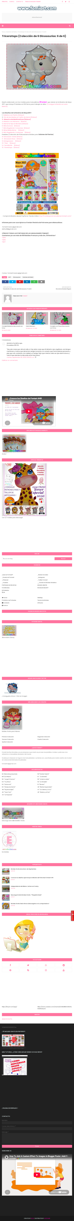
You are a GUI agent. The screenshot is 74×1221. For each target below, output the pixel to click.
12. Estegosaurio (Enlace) (11, 141)
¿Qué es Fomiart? (7, 575)
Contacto (19, 1)
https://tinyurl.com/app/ (9, 1007)
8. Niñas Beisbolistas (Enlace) (13, 130)
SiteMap (40, 598)
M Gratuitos (5, 590)
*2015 (4, 238)
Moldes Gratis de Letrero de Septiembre (23, 869)
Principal (5, 1)
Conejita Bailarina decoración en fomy (12, 327)
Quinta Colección (7, 742)
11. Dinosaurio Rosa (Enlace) (12, 139)
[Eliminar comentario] (35, 357)
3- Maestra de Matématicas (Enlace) (16, 119)
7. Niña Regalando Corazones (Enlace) (16, 128)
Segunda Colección (43, 737)
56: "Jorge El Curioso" (8, 779)
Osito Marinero (30, 326)
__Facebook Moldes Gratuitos (46, 582)
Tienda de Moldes (43, 600)
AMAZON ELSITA (7, 1019)
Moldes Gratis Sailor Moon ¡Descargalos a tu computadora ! (30, 903)
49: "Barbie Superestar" (44, 787)
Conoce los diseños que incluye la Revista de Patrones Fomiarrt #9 (32, 878)
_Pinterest (5, 580)
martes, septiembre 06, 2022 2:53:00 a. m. (21, 357)
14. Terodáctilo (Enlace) (11, 145)
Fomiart (24, 296)
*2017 (4, 242)
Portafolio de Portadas (9, 600)
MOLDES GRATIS (42, 585)
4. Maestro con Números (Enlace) (14, 121)
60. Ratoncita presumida (9, 774)
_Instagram (41, 577)
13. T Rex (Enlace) (9, 143)
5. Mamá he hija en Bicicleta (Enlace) (15, 124)
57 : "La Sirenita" (42, 776)
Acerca (11, 1)
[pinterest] (10, 970)
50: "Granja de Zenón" (9, 787)
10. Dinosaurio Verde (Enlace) (12, 137)
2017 (9, 277)
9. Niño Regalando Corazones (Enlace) (16, 132)
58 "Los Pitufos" (6, 776)
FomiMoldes (6, 588)
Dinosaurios (16, 277)
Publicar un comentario (10, 360)
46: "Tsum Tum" (6, 792)
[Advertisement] (37, 259)
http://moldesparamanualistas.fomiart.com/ (55, 216)
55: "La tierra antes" (43, 779)
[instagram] (69, 1)
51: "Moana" (41, 784)
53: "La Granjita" (42, 782)
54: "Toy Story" (6, 782)
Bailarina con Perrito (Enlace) (14, 115)
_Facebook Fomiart (8, 577)
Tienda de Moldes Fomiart (33, 1)
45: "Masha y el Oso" (43, 792)
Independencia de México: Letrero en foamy (25, 886)
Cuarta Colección (43, 739)
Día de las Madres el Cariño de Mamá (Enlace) (20, 117)
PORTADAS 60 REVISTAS (9, 585)
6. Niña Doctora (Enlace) (11, 126)
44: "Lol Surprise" (7, 795)
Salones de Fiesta (11, 32)
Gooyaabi (47, 1218)
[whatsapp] (45, 965)
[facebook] (62, 1)
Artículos (40, 603)
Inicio (3, 32)
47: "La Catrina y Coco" (44, 789)
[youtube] (63, 970)
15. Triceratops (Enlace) (10, 147)
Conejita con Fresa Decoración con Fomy (59, 327)
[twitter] (65, 1)
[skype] (28, 970)
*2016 (4, 240)
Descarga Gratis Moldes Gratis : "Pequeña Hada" (26, 895)
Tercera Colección (8, 739)
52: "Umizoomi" (6, 784)
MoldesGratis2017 (42, 588)
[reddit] (63, 965)
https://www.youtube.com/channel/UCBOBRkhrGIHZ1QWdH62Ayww (54, 1008)
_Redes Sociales (42, 575)
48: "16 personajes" (8, 789)
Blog (32, 1218)
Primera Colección (8, 737)
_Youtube (5, 582)
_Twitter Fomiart (42, 580)
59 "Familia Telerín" (43, 774)
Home (5, 598)
